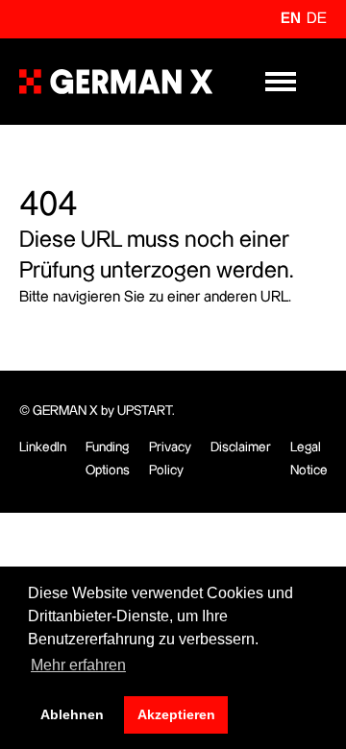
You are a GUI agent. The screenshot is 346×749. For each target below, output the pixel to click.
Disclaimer (240, 447)
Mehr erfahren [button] (78, 665)
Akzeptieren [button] (176, 714)
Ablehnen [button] (72, 714)
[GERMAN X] (115, 81)
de (317, 19)
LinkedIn (42, 447)
